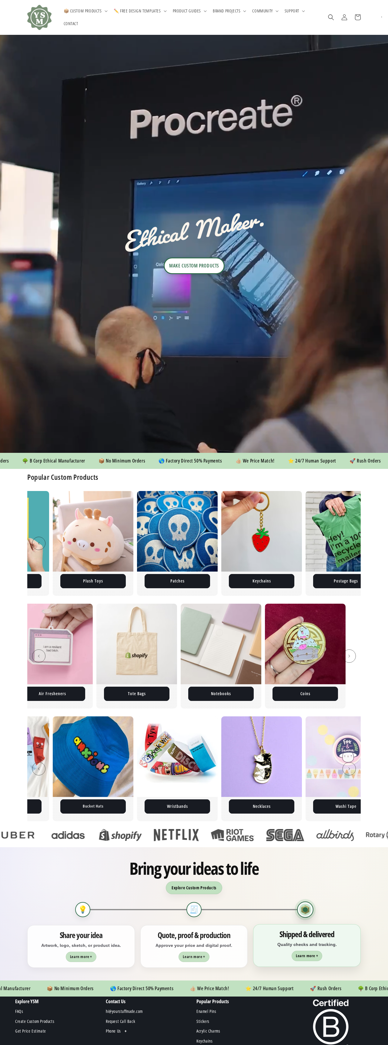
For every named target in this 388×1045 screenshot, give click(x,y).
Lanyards (177, 693)
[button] (85, 11)
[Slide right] (349, 543)
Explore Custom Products (194, 888)
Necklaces (177, 806)
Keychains (177, 581)
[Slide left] (38, 543)
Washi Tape (261, 806)
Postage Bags (261, 581)
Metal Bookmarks (261, 693)
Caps (346, 806)
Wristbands (93, 806)
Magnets (346, 581)
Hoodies (345, 693)
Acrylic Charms (93, 693)
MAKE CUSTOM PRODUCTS (194, 265)
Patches (93, 581)
